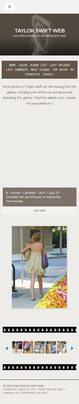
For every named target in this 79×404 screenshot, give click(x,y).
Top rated (60, 69)
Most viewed (40, 69)
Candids (29, 193)
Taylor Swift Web (40, 31)
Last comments (17, 69)
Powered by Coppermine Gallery (25, 392)
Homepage (10, 389)
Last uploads (60, 65)
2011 (42, 193)
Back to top (27, 389)
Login (23, 65)
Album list (38, 65)
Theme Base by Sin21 (51, 389)
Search (48, 74)
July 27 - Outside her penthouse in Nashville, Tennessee (33, 197)
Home (12, 65)
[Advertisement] (39, 145)
